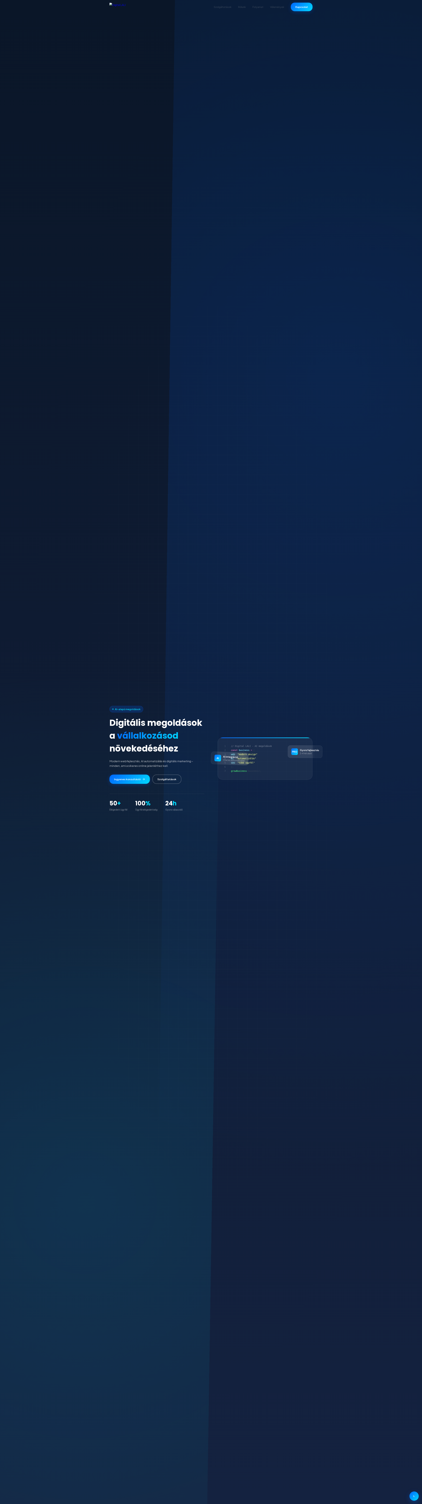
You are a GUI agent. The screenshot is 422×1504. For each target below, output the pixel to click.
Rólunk (242, 6)
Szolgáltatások (222, 6)
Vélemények (277, 6)
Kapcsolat (301, 6)
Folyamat (257, 6)
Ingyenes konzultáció (127, 779)
